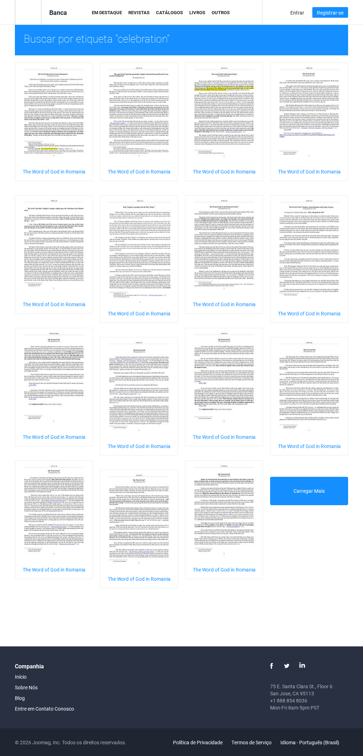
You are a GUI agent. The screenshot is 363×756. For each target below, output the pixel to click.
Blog (20, 698)
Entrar (297, 12)
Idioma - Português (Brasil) (310, 742)
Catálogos (169, 12)
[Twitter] (287, 666)
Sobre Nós (26, 687)
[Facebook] (271, 666)
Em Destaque (107, 12)
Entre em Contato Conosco (44, 708)
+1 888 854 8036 (288, 700)
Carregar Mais (309, 490)
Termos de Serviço (251, 742)
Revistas (139, 12)
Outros (221, 12)
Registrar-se (330, 12)
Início (21, 676)
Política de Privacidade (198, 742)
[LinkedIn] (302, 666)
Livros (197, 12)
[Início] (28, 12)
